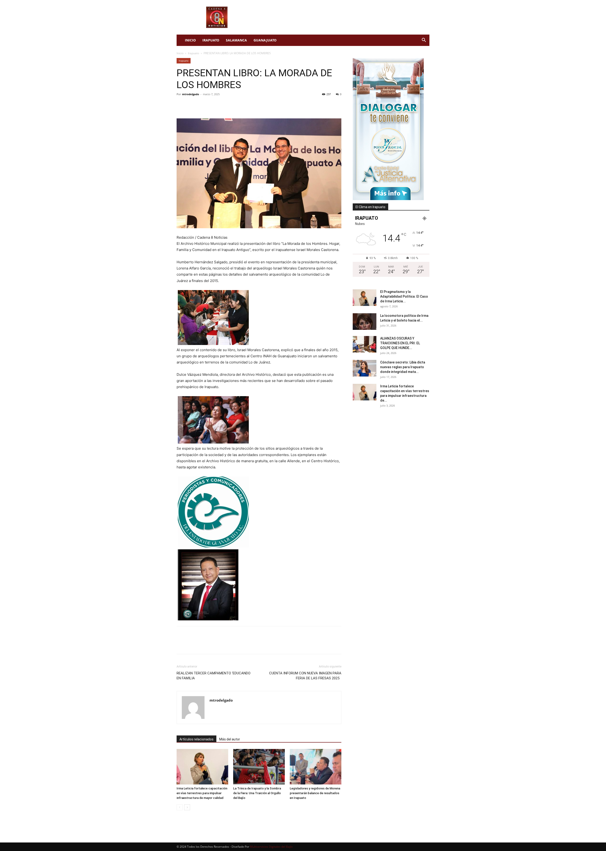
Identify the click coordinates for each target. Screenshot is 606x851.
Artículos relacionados (196, 739)
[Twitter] (192, 105)
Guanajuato (265, 40)
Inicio (190, 40)
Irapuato (210, 40)
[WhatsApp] (214, 105)
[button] (423, 40)
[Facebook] (181, 105)
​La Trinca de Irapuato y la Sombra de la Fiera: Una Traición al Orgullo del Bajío (257, 793)
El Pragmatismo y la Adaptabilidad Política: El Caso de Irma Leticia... (404, 296)
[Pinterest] (203, 105)
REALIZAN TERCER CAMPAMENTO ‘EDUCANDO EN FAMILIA (213, 675)
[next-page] (187, 807)
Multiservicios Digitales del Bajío (271, 847)
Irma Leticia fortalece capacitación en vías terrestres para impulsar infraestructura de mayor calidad (202, 793)
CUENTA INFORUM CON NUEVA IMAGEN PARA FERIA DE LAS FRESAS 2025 (305, 675)
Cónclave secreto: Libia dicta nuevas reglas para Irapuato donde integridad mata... (402, 367)
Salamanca (236, 40)
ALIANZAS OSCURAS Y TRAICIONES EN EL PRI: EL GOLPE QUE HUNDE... (400, 343)
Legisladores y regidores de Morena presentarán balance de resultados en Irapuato (315, 793)
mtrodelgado (190, 94)
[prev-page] (180, 807)
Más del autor (229, 739)
